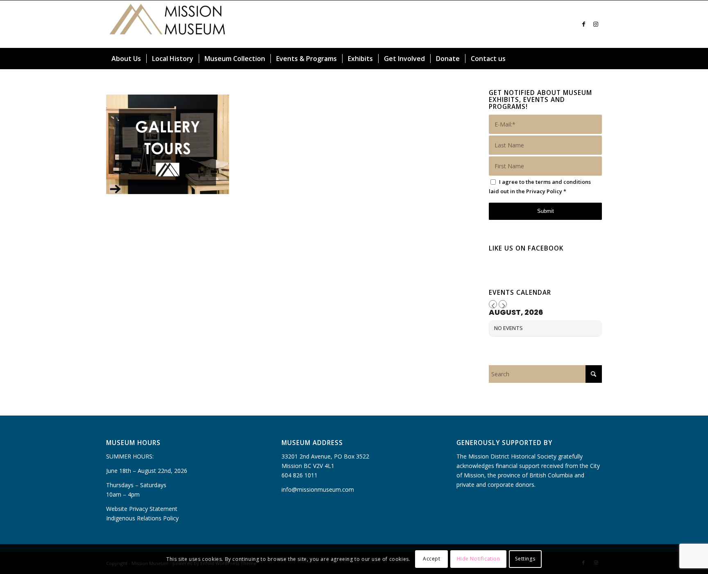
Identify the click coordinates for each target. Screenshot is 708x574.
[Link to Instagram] (596, 24)
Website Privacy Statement (141, 509)
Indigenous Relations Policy (142, 518)
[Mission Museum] (167, 24)
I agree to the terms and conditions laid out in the (540, 186)
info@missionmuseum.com (317, 489)
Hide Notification (478, 558)
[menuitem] (126, 58)
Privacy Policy (544, 191)
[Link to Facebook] (583, 24)
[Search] (597, 58)
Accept (431, 558)
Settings (525, 558)
